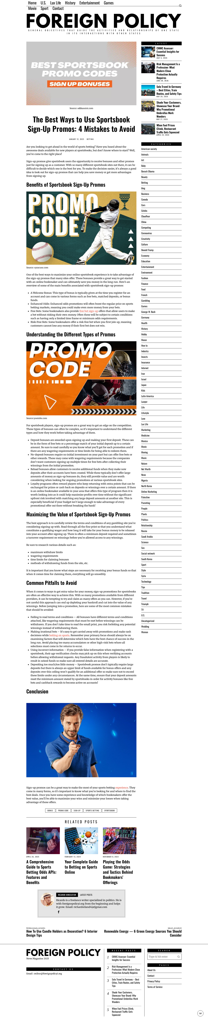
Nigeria (144, 480)
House (144, 340)
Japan (143, 385)
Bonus (50, 810)
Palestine (145, 497)
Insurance (145, 362)
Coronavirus (146, 233)
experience (121, 787)
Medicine (145, 435)
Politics (144, 520)
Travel (144, 598)
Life (143, 407)
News (143, 475)
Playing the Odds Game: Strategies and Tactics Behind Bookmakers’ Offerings (118, 872)
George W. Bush (148, 312)
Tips (143, 587)
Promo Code (63, 810)
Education (145, 261)
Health (144, 323)
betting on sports (59, 635)
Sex (143, 548)
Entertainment (147, 267)
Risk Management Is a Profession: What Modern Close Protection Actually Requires (168, 71)
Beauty (144, 177)
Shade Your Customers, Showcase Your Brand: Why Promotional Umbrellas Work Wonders (169, 109)
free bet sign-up (88, 311)
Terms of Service (154, 987)
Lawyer (144, 402)
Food (143, 289)
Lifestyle (145, 413)
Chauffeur (145, 216)
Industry (144, 351)
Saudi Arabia (147, 536)
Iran (143, 373)
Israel (143, 379)
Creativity (145, 239)
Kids (143, 390)
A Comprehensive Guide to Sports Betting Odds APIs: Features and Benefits (41, 872)
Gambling (145, 300)
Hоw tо (144, 345)
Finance (144, 284)
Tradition (145, 593)
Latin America (147, 396)
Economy (145, 255)
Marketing (145, 430)
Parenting (145, 503)
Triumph (144, 604)
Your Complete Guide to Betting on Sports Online (81, 866)
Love (143, 418)
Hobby (144, 334)
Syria (143, 576)
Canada (144, 199)
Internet (144, 368)
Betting (90, 139)
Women (144, 632)
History (144, 328)
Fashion (144, 278)
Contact (150, 975)
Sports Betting (92, 810)
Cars (143, 205)
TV (142, 609)
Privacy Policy (153, 981)
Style (143, 570)
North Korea (146, 486)
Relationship (146, 525)
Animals (144, 154)
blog (143, 188)
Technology (146, 581)
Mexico (144, 441)
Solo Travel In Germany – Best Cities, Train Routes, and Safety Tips (169, 90)
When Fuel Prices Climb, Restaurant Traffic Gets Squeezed (168, 128)
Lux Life (144, 424)
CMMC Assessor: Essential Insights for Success (168, 51)
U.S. (143, 615)
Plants (144, 514)
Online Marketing (149, 491)
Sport (143, 564)
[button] (179, 957)
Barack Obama (147, 171)
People (144, 508)
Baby (143, 166)
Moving (144, 452)
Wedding (145, 626)
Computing (146, 227)
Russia (144, 531)
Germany (145, 317)
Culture (144, 244)
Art (142, 160)
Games (144, 306)
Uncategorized (147, 621)
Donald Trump (147, 250)
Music (144, 458)
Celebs (144, 210)
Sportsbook (109, 810)
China (143, 222)
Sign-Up (77, 810)
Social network (148, 553)
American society (149, 149)
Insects (144, 357)
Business (145, 194)
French (144, 295)
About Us (151, 970)
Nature (144, 463)
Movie (144, 446)
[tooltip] (58, 912)
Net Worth (145, 469)
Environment (146, 272)
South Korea (146, 559)
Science (144, 542)
